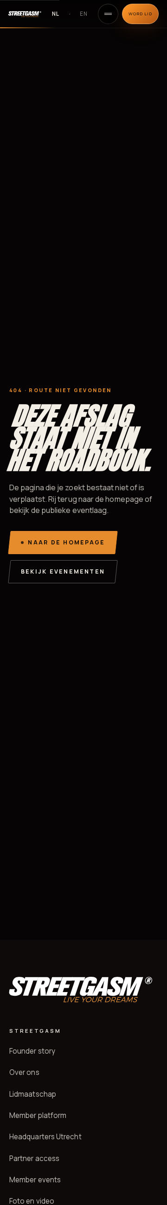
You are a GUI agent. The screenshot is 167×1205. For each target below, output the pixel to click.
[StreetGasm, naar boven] (24, 14)
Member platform (37, 1115)
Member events (35, 1180)
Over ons (24, 1072)
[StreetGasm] (80, 989)
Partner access (34, 1158)
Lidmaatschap (32, 1094)
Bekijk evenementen (63, 571)
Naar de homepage (66, 542)
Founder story (32, 1051)
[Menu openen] (108, 14)
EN (84, 13)
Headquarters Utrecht (45, 1137)
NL (55, 13)
